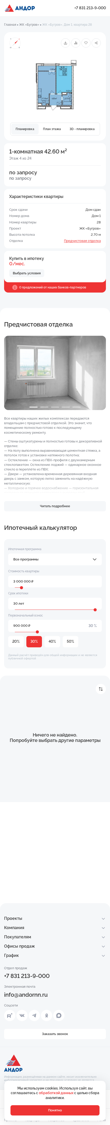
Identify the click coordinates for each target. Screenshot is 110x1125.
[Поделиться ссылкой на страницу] (96, 43)
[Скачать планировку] (65, 43)
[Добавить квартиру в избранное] (86, 43)
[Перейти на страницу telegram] (34, 1015)
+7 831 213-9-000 (90, 8)
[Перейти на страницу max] (58, 1015)
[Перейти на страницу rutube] (9, 1015)
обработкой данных (56, 1093)
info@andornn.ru (26, 994)
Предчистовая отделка (82, 241)
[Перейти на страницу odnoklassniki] (46, 1015)
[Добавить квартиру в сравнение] (75, 43)
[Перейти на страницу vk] (22, 1015)
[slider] (21, 587)
